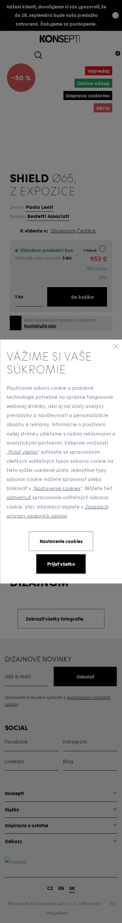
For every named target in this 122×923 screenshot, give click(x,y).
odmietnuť (19, 497)
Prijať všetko (23, 451)
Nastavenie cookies (57, 488)
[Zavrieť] (115, 346)
